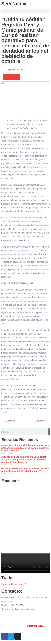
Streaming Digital (35, 626)
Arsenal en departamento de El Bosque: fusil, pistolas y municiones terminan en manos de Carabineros (23, 459)
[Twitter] (11, 636)
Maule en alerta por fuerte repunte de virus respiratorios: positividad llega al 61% (25, 469)
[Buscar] (49, 431)
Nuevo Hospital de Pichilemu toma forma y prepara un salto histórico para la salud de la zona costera (25, 448)
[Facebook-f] (4, 636)
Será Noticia (14, 3)
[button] (25, 11)
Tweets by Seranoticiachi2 (13, 584)
